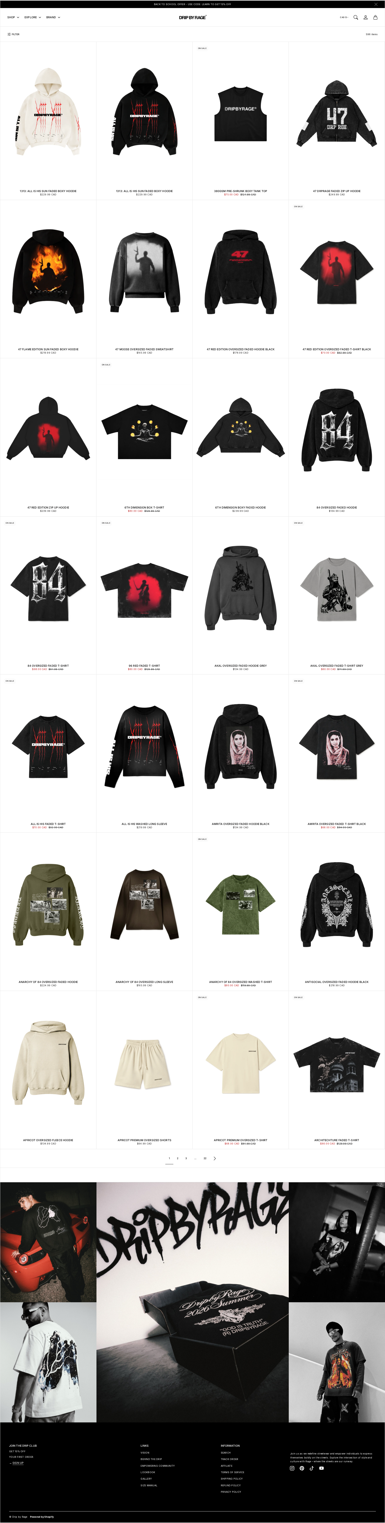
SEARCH (226, 1452)
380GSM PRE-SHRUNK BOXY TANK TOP (240, 191)
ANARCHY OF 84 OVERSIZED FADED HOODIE (48, 982)
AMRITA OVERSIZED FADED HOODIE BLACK (240, 824)
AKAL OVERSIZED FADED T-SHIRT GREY (336, 665)
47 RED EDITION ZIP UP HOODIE (48, 507)
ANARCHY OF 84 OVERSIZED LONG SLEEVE (144, 982)
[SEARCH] (356, 17)
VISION (145, 1452)
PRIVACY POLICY (231, 1492)
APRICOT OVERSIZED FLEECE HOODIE (48, 1140)
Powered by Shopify (42, 1516)
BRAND (51, 17)
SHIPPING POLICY (232, 1478)
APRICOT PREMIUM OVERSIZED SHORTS (144, 1140)
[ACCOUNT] (366, 17)
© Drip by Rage (18, 1516)
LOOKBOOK (148, 1472)
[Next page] (215, 1158)
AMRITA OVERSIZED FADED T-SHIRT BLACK (337, 824)
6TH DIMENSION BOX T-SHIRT (144, 507)
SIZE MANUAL (149, 1485)
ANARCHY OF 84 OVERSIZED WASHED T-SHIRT (240, 982)
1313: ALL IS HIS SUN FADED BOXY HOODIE (48, 191)
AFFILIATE (226, 1465)
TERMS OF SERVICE (232, 1472)
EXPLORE (31, 17)
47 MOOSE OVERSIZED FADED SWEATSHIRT (144, 349)
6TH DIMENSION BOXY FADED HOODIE (240, 507)
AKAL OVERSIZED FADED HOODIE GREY (241, 665)
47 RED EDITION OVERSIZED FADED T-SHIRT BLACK (337, 349)
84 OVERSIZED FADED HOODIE (337, 507)
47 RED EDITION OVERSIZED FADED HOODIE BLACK (240, 349)
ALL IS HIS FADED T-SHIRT (48, 824)
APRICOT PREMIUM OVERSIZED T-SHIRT (240, 1140)
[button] (292, 1468)
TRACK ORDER (229, 1459)
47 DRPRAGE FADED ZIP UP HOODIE (336, 191)
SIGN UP (18, 1462)
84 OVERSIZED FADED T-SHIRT (48, 665)
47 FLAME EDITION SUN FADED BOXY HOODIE (48, 349)
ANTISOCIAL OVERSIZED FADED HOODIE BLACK (337, 982)
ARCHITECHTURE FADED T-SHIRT (336, 1140)
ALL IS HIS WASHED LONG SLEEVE (144, 824)
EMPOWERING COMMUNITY (158, 1465)
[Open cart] (375, 17)
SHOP (11, 17)
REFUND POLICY (231, 1485)
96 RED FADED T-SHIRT (144, 665)
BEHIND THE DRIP (151, 1459)
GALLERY (146, 1478)
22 (205, 1158)
